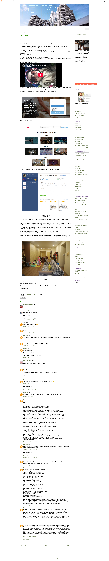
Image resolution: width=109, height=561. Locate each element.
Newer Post (23, 545)
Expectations (77, 235)
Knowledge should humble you (81, 231)
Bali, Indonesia (78, 162)
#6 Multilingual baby (79, 254)
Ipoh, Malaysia (78, 177)
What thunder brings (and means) (82, 202)
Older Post (68, 545)
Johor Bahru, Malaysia (79, 180)
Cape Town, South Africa (80, 159)
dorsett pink (26, 310)
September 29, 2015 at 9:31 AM (30, 449)
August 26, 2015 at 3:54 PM (29, 332)
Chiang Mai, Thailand (79, 153)
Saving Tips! (77, 166)
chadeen (25, 348)
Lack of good (77, 229)
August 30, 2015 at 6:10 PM (29, 383)
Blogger (57, 558)
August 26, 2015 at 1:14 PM (29, 319)
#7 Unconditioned (78, 252)
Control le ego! (78, 240)
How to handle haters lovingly (81, 233)
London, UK (77, 182)
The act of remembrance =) (80, 211)
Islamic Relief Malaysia (80, 113)
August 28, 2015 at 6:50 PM (29, 357)
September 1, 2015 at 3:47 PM (29, 389)
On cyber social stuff (79, 223)
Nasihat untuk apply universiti (81, 225)
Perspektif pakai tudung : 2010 (81, 145)
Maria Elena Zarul (29, 294)
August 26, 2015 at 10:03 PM (29, 339)
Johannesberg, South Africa (80, 155)
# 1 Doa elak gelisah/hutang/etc (81, 135)
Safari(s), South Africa (79, 157)
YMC (24, 322)
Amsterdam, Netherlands (80, 170)
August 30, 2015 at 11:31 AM (29, 365)
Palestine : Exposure (79, 143)
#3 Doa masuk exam (79, 139)
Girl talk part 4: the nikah (80, 133)
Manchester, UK (78, 184)
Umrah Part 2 (77, 192)
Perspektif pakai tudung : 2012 (81, 147)
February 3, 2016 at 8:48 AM (29, 536)
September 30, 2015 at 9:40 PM (30, 505)
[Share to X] (23, 298)
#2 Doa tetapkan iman (79, 137)
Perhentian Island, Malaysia (80, 164)
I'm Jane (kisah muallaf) (80, 277)
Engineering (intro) (78, 237)
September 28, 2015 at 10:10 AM (30, 441)
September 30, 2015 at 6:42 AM (30, 465)
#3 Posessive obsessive (80, 260)
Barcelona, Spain (78, 172)
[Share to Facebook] (25, 298)
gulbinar (25, 399)
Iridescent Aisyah (27, 360)
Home (46, 545)
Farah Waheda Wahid (28, 304)
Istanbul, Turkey (78, 168)
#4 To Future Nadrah (79, 258)
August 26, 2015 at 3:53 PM (29, 326)
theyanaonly (26, 455)
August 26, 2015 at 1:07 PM (29, 308)
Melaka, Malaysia (78, 186)
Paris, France (77, 188)
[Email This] (20, 298)
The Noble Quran (78, 111)
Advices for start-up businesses (81, 242)
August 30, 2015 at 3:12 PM (29, 377)
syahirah (25, 368)
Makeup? (76, 227)
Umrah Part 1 (77, 190)
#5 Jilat (76, 256)
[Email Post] (41, 294)
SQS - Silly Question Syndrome (81, 215)
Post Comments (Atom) (49, 549)
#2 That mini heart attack (80, 262)
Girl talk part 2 (78, 125)
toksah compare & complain (81, 198)
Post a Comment (25, 539)
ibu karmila (26, 523)
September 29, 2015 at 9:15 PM (30, 457)
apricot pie (25, 341)
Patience (76, 217)
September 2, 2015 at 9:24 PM (29, 396)
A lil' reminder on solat (79, 244)
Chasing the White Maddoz (80, 34)
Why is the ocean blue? (80, 200)
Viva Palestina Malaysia (80, 115)
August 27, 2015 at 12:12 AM (29, 345)
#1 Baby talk (77, 264)
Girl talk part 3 (78, 127)
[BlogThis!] (22, 298)
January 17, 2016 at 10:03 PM (29, 521)
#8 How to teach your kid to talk (81, 250)
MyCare (76, 117)
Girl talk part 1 (78, 123)
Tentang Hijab (77, 213)
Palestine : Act (78, 141)
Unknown (25, 335)
